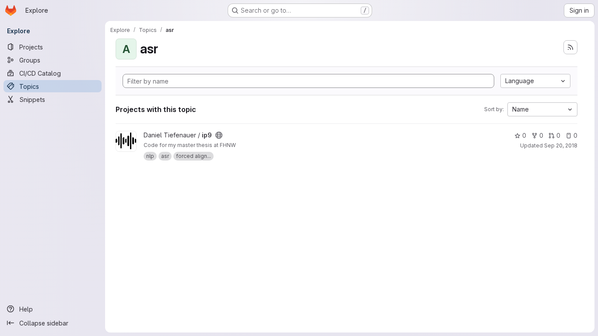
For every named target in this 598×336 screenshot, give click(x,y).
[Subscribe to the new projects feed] (570, 47)
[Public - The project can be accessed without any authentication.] (218, 135)
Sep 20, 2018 (560, 145)
